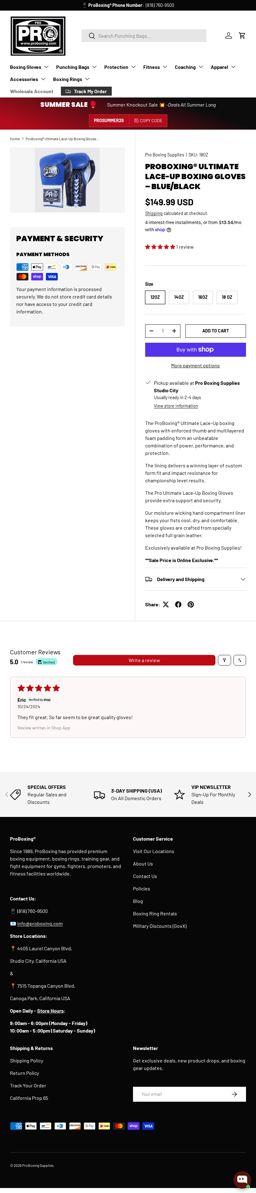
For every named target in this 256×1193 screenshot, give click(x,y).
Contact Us (145, 876)
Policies (141, 888)
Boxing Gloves (25, 67)
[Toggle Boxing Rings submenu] (87, 79)
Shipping (154, 213)
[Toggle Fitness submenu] (165, 66)
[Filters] (224, 660)
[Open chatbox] (242, 1180)
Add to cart (215, 330)
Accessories (24, 79)
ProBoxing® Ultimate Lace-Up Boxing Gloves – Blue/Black (63, 138)
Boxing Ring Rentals (155, 913)
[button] (242, 35)
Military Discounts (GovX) (159, 926)
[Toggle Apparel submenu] (233, 66)
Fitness (151, 67)
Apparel (219, 67)
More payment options (195, 365)
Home (15, 138)
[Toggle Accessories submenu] (43, 79)
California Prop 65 (29, 1098)
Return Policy (24, 1073)
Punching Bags (72, 67)
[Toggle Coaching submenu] (200, 66)
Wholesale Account (31, 91)
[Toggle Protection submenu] (133, 66)
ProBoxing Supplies (38, 1165)
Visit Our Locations (153, 851)
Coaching (185, 67)
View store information (176, 405)
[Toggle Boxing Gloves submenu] (46, 66)
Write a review (144, 660)
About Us (143, 863)
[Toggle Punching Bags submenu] (94, 66)
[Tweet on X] (166, 604)
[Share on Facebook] (178, 604)
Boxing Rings (67, 79)
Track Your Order (28, 1085)
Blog (138, 901)
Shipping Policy (26, 1060)
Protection (116, 67)
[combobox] (143, 35)
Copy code (151, 120)
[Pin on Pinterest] (191, 604)
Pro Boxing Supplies (164, 154)
